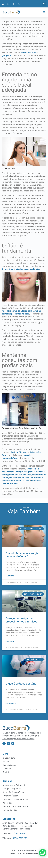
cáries (24, 52)
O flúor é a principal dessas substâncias (21, 269)
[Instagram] (8, 743)
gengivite (6, 55)
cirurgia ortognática (25, 471)
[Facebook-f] (4, 743)
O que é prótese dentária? (22, 683)
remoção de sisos (21, 477)
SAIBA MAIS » (11, 576)
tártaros (32, 52)
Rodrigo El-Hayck (19, 452)
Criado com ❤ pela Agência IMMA (24, 853)
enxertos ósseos (23, 474)
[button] (44, 4)
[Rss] (12, 743)
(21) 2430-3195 (19, 833)
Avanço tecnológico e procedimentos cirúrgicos (21, 620)
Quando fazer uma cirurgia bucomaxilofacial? (22, 555)
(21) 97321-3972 (21, 838)
